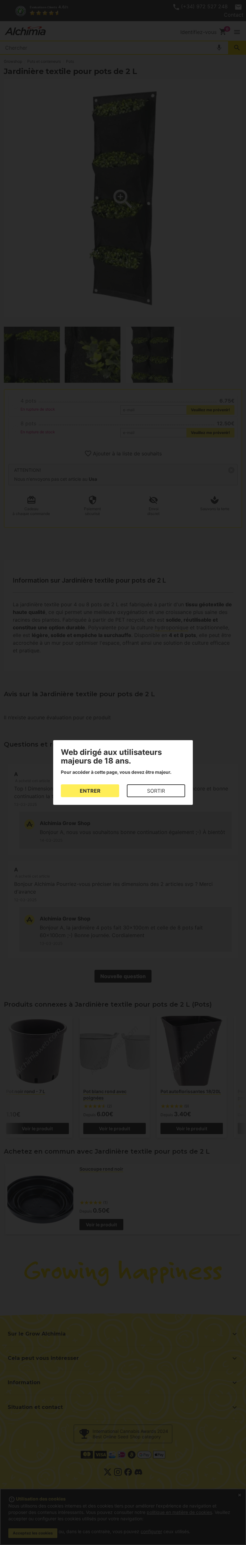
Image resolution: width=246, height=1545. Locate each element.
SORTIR (156, 791)
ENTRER (90, 791)
